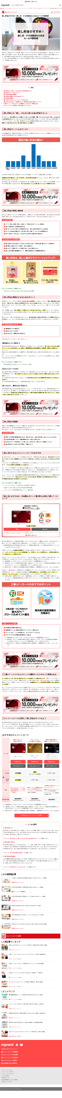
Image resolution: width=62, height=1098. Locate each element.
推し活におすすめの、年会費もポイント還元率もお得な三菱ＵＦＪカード (22, 101)
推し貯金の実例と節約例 (10, 94)
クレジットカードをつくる (8, 1073)
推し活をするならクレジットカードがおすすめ (16, 100)
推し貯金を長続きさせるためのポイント (14, 96)
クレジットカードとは (7, 1069)
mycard (36, 8)
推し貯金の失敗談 (8, 98)
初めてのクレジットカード (43, 8)
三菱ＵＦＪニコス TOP (7, 1081)
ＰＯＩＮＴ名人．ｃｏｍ (34, 557)
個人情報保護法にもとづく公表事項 (10, 1079)
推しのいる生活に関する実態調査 (26, 301)
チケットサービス (44, 680)
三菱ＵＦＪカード (43, 541)
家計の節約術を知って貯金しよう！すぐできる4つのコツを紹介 (18, 364)
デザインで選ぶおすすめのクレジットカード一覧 (35, 691)
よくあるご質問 (5, 1075)
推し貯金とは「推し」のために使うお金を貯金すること (18, 90)
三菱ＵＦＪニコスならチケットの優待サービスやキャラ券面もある (21, 103)
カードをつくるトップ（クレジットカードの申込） (24, 8)
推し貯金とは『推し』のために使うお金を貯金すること (24, 838)
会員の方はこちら (6, 1077)
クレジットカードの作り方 (8, 1071)
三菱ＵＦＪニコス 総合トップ (7, 8)
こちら (56, 567)
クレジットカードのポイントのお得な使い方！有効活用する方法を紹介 (19, 485)
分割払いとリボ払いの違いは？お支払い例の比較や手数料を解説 (18, 487)
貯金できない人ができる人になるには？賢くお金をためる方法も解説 (19, 291)
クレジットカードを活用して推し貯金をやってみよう (17, 105)
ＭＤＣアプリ (12, 570)
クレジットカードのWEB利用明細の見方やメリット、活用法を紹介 (18, 490)
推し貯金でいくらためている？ (12, 92)
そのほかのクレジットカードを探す (31, 815)
